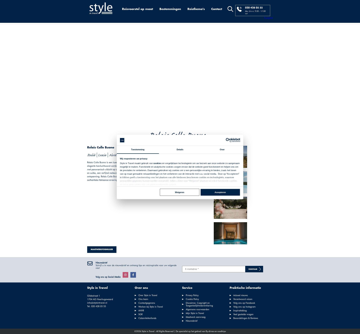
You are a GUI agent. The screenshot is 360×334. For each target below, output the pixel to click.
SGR (140, 314)
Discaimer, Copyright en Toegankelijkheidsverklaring (199, 304)
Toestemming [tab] (137, 149)
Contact (216, 9)
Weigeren (179, 192)
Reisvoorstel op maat (137, 9)
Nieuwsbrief (191, 320)
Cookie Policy (192, 299)
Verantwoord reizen (242, 299)
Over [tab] (222, 149)
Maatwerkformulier (102, 249)
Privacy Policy (192, 295)
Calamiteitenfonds (147, 318)
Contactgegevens (146, 303)
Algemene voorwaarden (197, 309)
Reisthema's (196, 9)
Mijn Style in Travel (195, 313)
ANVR (141, 310)
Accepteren (220, 192)
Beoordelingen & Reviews (245, 318)
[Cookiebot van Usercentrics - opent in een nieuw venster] (228, 140)
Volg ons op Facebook (244, 303)
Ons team (143, 299)
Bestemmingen (170, 9)
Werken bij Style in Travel (150, 306)
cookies (157, 163)
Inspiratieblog (240, 310)
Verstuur (252, 269)
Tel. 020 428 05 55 (96, 306)
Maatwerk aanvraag (195, 317)
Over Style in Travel (147, 295)
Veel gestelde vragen (243, 314)
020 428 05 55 (254, 8)
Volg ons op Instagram (244, 306)
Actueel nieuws (240, 295)
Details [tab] (180, 149)
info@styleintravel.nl (97, 302)
